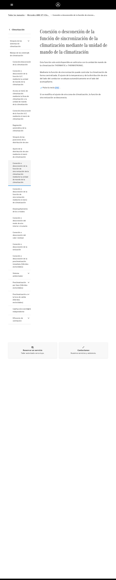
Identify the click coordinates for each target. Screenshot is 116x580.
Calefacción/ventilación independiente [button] (22, 310)
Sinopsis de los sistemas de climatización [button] (16, 44)
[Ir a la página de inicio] (58, 4)
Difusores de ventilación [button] (18, 319)
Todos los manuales (16, 15)
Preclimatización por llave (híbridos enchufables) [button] (20, 285)
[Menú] (11, 5)
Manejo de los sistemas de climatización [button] (19, 54)
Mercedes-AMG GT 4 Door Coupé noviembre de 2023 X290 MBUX (38, 15)
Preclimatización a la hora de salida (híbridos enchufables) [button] (20, 298)
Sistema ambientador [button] (18, 274)
